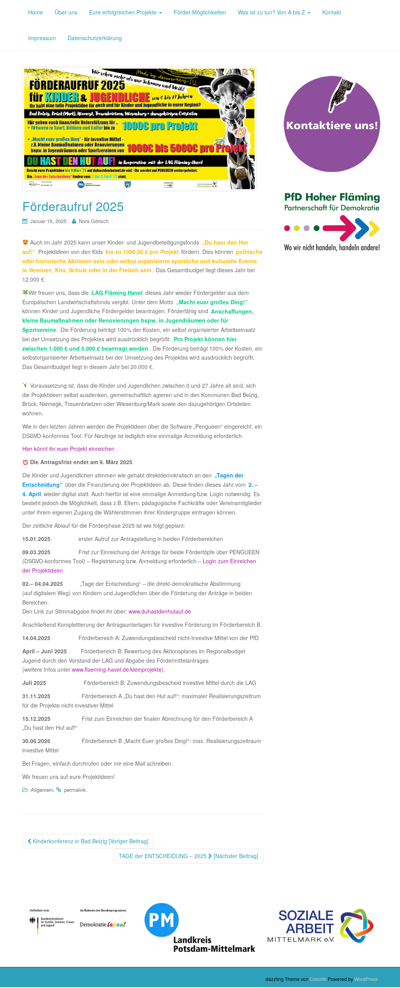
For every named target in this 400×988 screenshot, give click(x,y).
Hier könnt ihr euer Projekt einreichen (68, 448)
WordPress (366, 979)
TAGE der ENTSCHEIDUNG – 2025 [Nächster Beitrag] (188, 856)
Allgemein (42, 789)
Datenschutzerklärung (95, 38)
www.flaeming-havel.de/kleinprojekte (117, 669)
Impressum (42, 38)
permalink (75, 789)
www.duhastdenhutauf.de (160, 611)
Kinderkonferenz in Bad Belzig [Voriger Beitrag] (89, 841)
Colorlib (318, 979)
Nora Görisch (94, 221)
